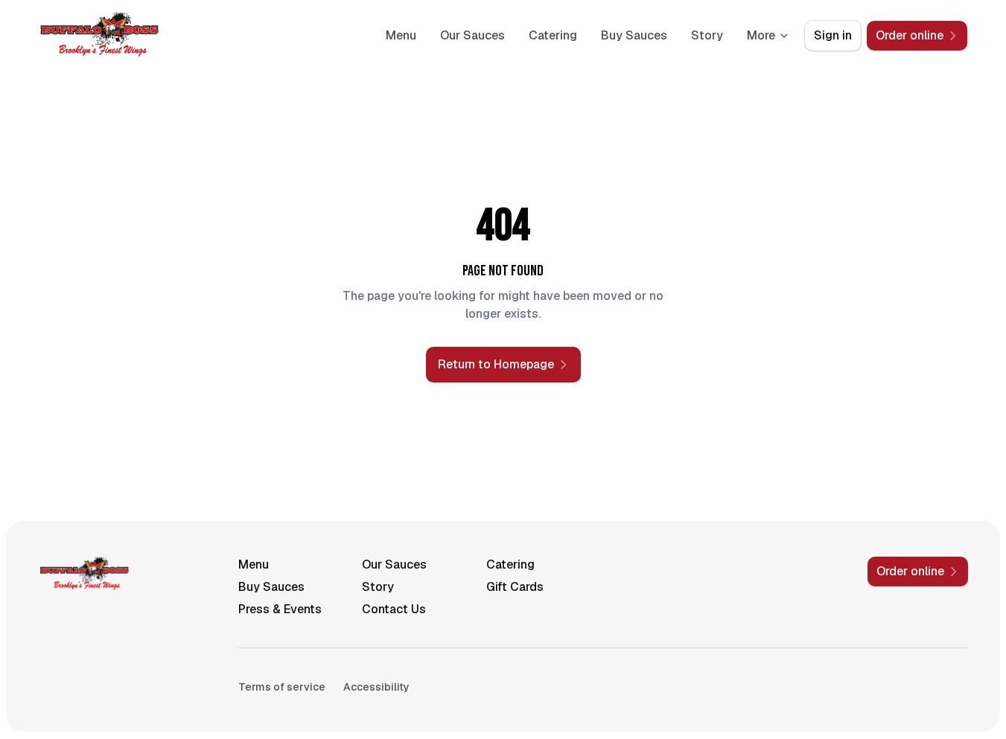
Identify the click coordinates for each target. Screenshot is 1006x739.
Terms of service (281, 687)
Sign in (833, 35)
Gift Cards (515, 587)
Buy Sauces (634, 35)
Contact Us (394, 609)
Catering (553, 35)
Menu (401, 35)
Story (707, 35)
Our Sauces (472, 35)
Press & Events (280, 609)
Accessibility (376, 687)
